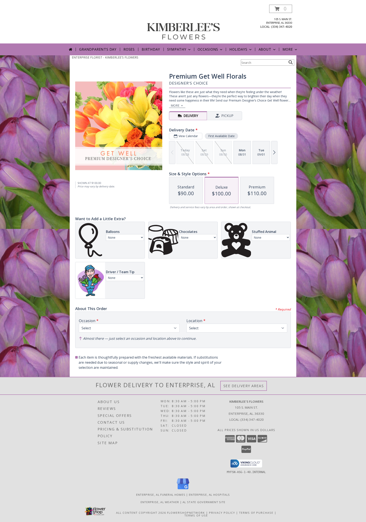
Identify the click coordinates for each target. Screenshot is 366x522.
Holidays (238, 49)
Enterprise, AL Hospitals (209, 495)
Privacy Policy (222, 513)
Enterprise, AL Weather (160, 502)
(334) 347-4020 (281, 27)
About (265, 49)
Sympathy (176, 49)
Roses (129, 49)
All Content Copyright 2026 (141, 513)
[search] (290, 62)
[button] (280, 9)
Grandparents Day (97, 49)
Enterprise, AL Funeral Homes (160, 495)
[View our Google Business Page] (183, 489)
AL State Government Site (204, 502)
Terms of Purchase (256, 513)
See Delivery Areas (243, 385)
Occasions (208, 49)
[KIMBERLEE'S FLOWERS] (183, 24)
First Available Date (221, 136)
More (288, 49)
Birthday (151, 49)
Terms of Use (196, 515)
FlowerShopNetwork (186, 513)
